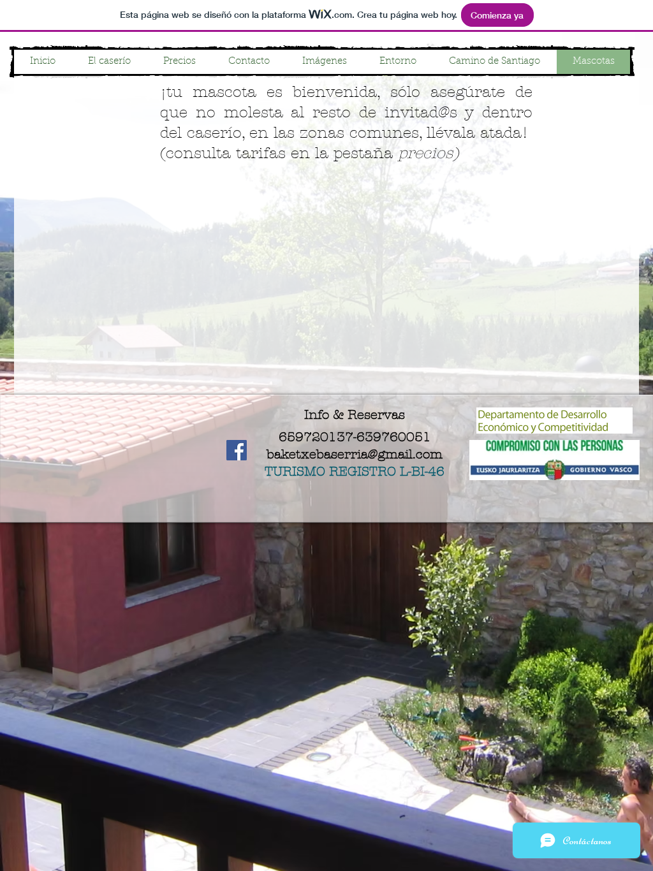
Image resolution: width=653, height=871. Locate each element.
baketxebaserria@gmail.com (355, 454)
